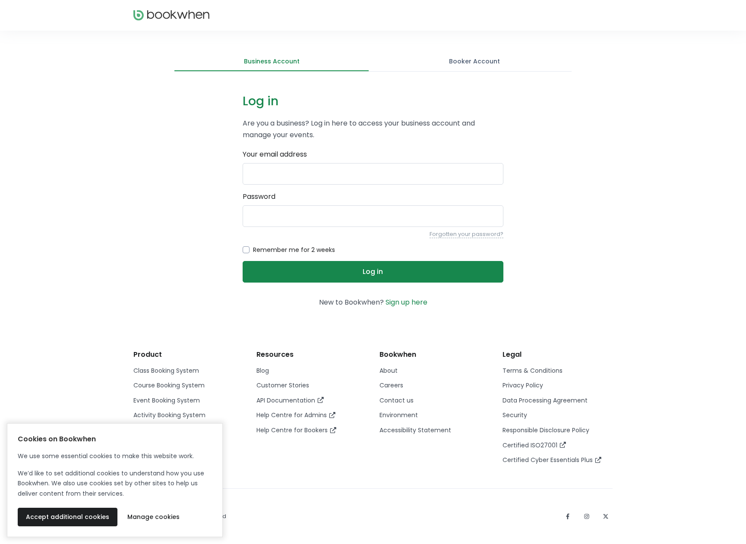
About (388, 370)
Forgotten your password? (466, 234)
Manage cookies (153, 517)
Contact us (396, 400)
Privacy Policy (523, 385)
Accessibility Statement (415, 430)
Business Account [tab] (272, 61)
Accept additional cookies (67, 517)
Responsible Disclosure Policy (546, 430)
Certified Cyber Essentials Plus (548, 460)
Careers (391, 385)
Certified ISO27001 (531, 445)
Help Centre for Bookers (292, 430)
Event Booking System (166, 400)
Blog (262, 370)
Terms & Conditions (533, 370)
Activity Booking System (169, 415)
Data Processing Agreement (545, 400)
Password (259, 196)
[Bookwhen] (171, 15)
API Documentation (286, 400)
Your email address (275, 154)
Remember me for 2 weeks (294, 250)
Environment (398, 415)
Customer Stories (282, 385)
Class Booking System (166, 370)
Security (515, 415)
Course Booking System (169, 385)
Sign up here (406, 302)
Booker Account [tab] (474, 61)
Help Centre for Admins (292, 415)
